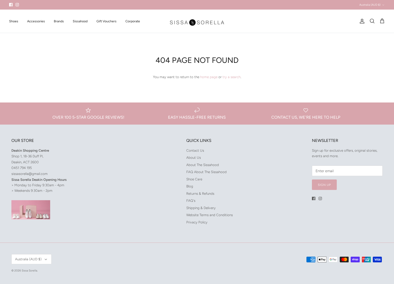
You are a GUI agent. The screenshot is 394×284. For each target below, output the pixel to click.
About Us (193, 158)
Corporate (132, 21)
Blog (189, 186)
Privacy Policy (196, 222)
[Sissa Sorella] (197, 21)
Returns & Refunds (200, 194)
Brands (59, 21)
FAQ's (190, 201)
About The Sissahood (202, 165)
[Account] (361, 21)
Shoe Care (194, 179)
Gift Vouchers (106, 21)
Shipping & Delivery (201, 208)
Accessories (36, 21)
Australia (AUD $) (370, 4)
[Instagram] (17, 4)
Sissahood (80, 21)
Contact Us (195, 150)
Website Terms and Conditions (209, 215)
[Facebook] (11, 4)
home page (209, 77)
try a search (232, 77)
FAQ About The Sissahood (206, 172)
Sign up (324, 185)
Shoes (13, 21)
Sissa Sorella (29, 270)
